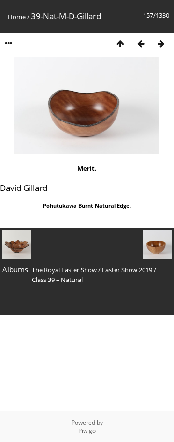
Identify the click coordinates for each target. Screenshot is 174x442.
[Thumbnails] (120, 43)
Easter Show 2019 (127, 270)
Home (17, 17)
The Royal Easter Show (64, 270)
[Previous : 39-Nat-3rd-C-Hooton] (140, 43)
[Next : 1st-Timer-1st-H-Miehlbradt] (161, 43)
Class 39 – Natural (57, 279)
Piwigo (87, 431)
